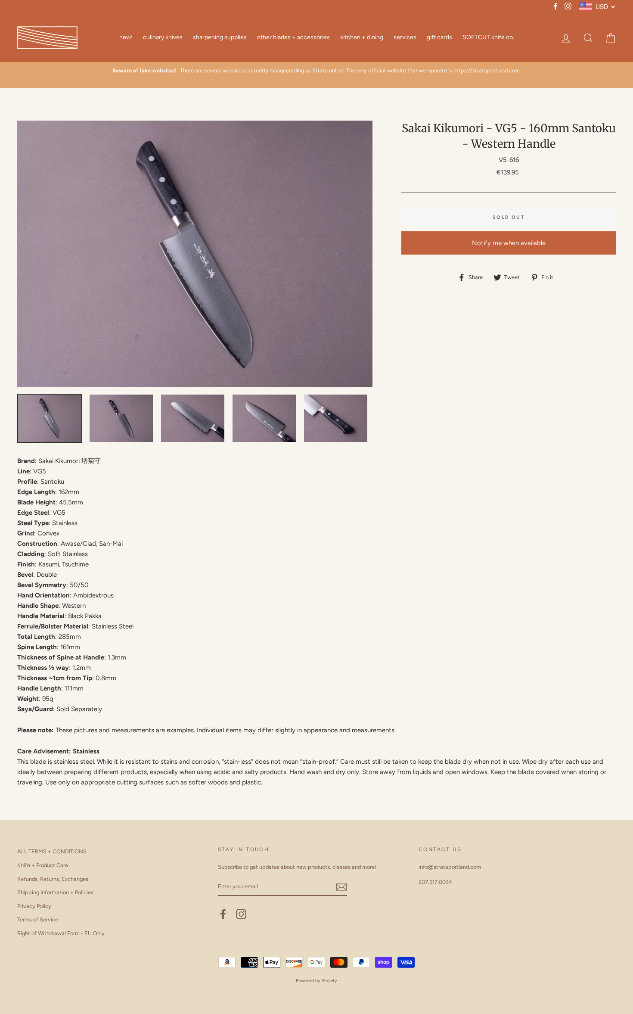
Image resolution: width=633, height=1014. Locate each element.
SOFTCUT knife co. (488, 37)
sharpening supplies (220, 37)
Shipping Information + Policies (55, 892)
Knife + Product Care (42, 865)
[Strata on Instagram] (241, 914)
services (405, 37)
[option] (316, 70)
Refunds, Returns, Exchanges (52, 879)
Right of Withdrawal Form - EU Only (61, 933)
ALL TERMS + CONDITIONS (52, 851)
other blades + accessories (293, 37)
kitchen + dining (361, 37)
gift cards (439, 37)
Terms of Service (37, 919)
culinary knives (163, 37)
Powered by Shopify (316, 980)
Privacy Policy (34, 906)
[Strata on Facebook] (223, 914)
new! (126, 37)
